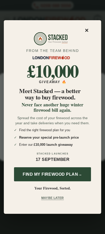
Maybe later (52, 198)
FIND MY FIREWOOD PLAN (52, 174)
